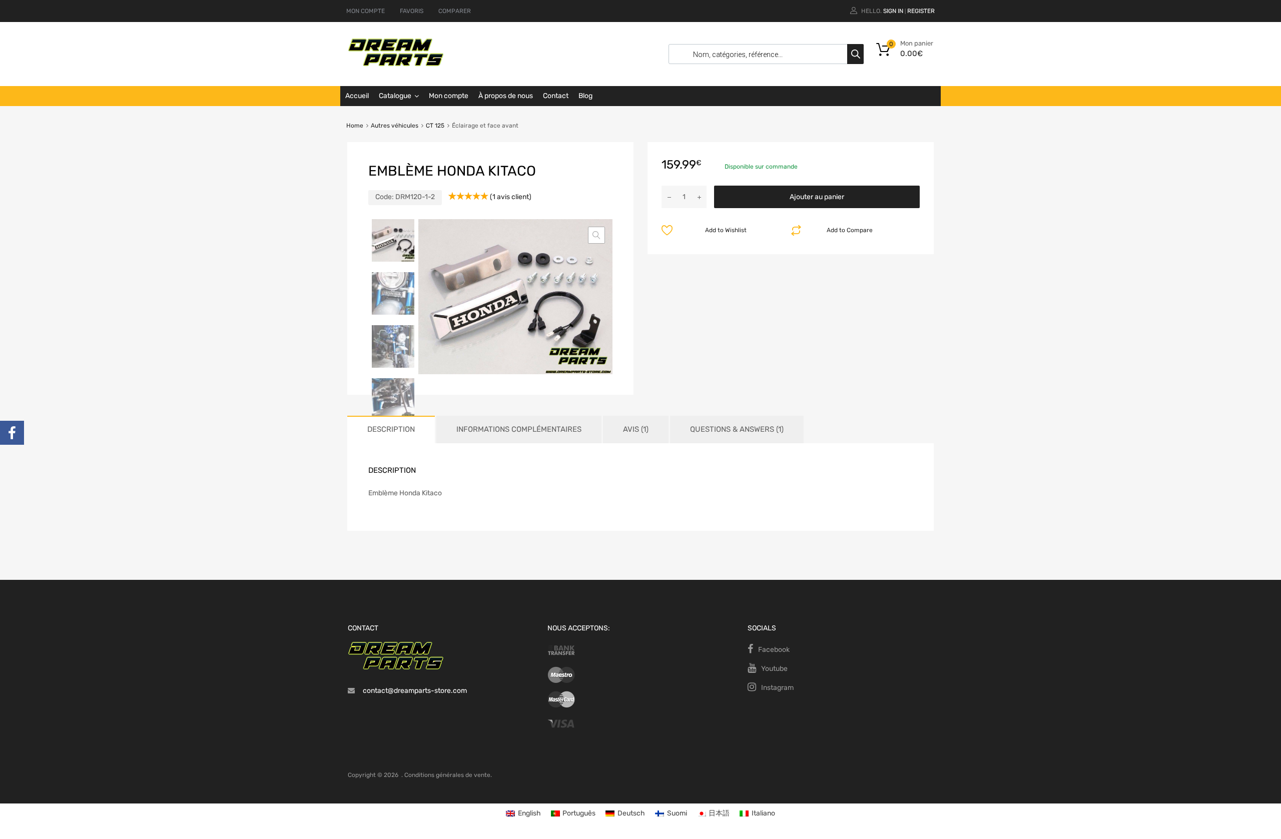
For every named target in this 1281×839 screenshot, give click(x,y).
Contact (555, 96)
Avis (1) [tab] (636, 429)
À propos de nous (505, 96)
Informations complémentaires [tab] (518, 429)
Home (354, 125)
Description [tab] (391, 429)
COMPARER (454, 11)
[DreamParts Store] (396, 64)
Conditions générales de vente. (448, 774)
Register (921, 11)
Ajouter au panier (817, 197)
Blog (585, 96)
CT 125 (435, 125)
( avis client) (510, 197)
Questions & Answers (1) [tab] (737, 429)
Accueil (357, 96)
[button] (596, 235)
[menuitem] (523, 813)
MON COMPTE (365, 11)
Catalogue (395, 96)
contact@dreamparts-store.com (415, 690)
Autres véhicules (394, 125)
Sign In (893, 11)
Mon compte (448, 96)
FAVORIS (411, 11)
